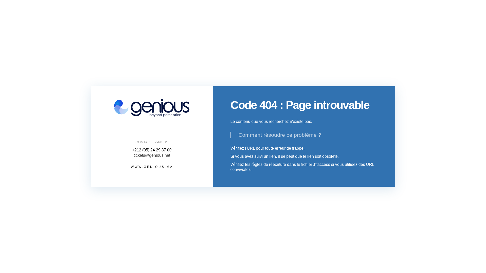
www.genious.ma (152, 167)
